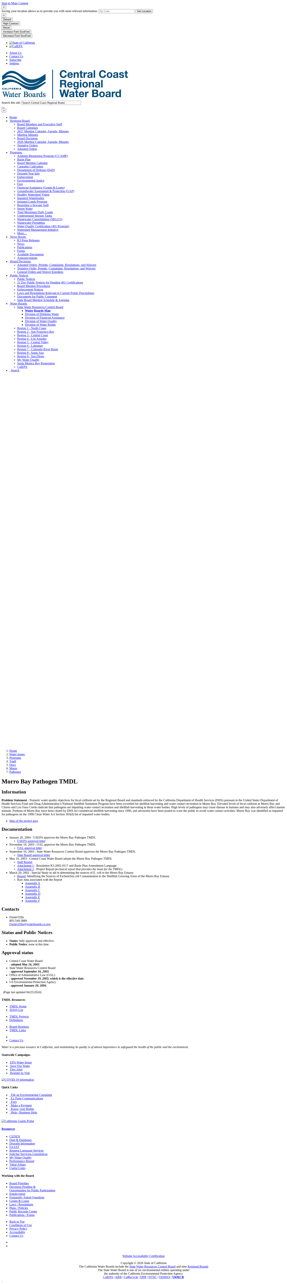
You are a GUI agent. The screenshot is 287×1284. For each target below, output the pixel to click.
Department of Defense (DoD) (36, 170)
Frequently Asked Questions (26, 1197)
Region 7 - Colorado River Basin (37, 349)
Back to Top (17, 1221)
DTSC (153, 1277)
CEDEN (14, 1136)
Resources (8, 1129)
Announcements (27, 258)
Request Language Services (26, 1150)
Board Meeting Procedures (33, 286)
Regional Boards (198, 1266)
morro (13, 768)
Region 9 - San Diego (30, 356)
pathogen (15, 772)
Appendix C (32, 890)
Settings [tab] (14, 63)
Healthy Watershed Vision (33, 194)
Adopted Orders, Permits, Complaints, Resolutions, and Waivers (56, 265)
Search (14, 370)
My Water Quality (28, 359)
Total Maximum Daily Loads (35, 212)
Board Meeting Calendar (32, 163)
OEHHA (164, 1277)
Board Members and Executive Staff (39, 124)
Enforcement (25, 177)
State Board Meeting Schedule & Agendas (43, 300)
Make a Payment (20, 1105)
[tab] (4, 7)
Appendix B (32, 886)
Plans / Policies (18, 1208)
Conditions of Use (20, 1225)
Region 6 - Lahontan (30, 345)
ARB (118, 1277)
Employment (17, 1194)
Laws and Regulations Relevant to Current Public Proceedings (55, 293)
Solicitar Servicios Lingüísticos (28, 1154)
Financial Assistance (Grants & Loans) (41, 187)
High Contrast (11, 23)
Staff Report (24, 862)
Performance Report (21, 1161)
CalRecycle (131, 1277)
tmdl (12, 761)
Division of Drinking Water (42, 314)
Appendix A (32, 883)
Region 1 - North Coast (31, 328)
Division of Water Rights (40, 324)
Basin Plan (23, 159)
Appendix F (32, 900)
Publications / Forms (22, 1215)
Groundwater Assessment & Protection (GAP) (45, 191)
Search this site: (11, 102)
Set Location (144, 11)
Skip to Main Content (15, 3)
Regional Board (19, 120)
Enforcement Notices (30, 289)
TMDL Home (18, 1006)
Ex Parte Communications (26, 1098)
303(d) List (16, 1010)
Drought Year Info (28, 173)
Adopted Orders (27, 149)
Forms (21, 251)
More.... (22, 233)
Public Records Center (23, 1211)
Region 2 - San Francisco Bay (35, 331)
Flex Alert (15, 1069)
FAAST (14, 1147)
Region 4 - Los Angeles (31, 338)
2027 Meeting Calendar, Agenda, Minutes (43, 131)
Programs (16, 152)
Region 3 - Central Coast (32, 335)
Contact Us (16, 56)
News (20, 243)
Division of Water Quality (41, 321)
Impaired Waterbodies (30, 198)
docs (12, 764)
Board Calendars (27, 127)
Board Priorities (19, 1183)
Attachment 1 (25, 865)
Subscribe (15, 60)
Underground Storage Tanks (34, 215)
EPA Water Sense (20, 1062)
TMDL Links (17, 1030)
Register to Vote (19, 1073)
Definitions (16, 1020)
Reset (6, 27)
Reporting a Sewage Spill (33, 205)
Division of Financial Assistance (45, 317)
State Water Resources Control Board (40, 307)
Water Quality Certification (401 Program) (43, 226)
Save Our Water (19, 1066)
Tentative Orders (27, 145)
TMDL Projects (19, 1016)
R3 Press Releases (28, 240)
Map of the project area (23, 821)
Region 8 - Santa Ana (30, 352)
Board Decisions (27, 138)
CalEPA (22, 367)
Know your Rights (21, 1109)
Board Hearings (19, 1026)
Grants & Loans (19, 1201)
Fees (20, 184)
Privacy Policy (18, 1228)
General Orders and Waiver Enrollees (40, 272)
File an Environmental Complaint (30, 1095)
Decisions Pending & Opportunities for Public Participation (32, 1188)
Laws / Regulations (21, 1204)
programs (15, 757)
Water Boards (18, 303)
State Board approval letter (33, 855)
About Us (15, 52)
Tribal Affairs (17, 1164)
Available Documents (30, 254)
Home (13, 117)
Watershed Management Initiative (37, 229)
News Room (18, 236)
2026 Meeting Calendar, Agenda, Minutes (43, 142)
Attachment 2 (25, 869)
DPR (143, 1277)
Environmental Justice (30, 180)
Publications (24, 247)
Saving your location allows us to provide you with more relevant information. (50, 11)
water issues (17, 754)
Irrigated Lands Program (32, 201)
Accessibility (17, 1232)
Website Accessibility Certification (143, 1256)
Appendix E (32, 897)
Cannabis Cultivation (30, 166)
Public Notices (19, 275)
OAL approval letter (29, 848)
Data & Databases (20, 1140)
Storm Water (25, 208)
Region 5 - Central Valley (33, 342)
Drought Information (22, 1143)
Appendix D (32, 893)
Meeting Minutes (27, 135)
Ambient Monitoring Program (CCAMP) (42, 156)
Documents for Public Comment (37, 296)
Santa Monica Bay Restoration (36, 363)
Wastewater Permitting (31, 222)
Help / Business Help (23, 1112)
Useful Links (17, 1168)
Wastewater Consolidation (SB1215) (39, 219)
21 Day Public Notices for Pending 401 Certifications (50, 282)
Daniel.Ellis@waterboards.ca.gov (30, 924)
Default (7, 19)
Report (21, 876)
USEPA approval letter (31, 841)
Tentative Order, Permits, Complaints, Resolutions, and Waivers (56, 268)
